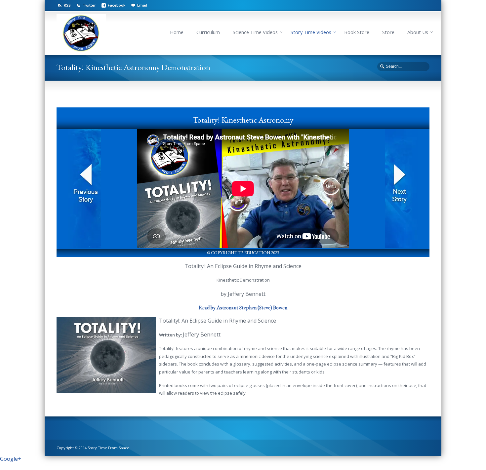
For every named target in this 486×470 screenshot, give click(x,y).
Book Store (356, 32)
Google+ (10, 458)
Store (388, 32)
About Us (417, 32)
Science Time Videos (255, 32)
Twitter (89, 5)
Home (176, 32)
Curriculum (208, 32)
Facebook (116, 5)
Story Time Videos (311, 32)
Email (142, 5)
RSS (67, 5)
